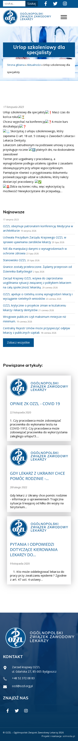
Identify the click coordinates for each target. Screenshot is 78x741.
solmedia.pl (69, 736)
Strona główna (16, 65)
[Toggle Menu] (64, 17)
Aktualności (34, 65)
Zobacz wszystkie (18, 342)
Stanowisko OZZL (14, 260)
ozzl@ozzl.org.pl (22, 686)
